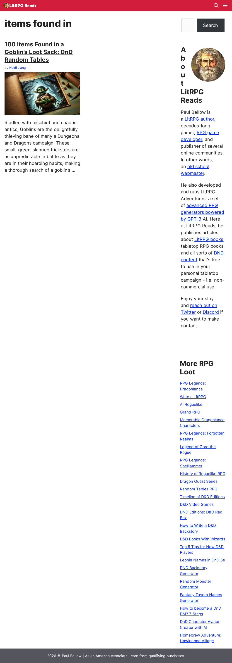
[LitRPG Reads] (19, 5)
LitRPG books (208, 239)
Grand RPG (190, 412)
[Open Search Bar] (216, 5)
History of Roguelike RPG (202, 473)
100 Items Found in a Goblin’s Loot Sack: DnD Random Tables (39, 52)
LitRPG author (199, 119)
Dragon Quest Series (199, 481)
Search (210, 25)
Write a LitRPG (193, 396)
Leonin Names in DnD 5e (202, 560)
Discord (211, 312)
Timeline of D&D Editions (202, 496)
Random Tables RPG (199, 489)
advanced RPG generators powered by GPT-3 (202, 212)
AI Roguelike (191, 404)
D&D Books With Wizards (202, 539)
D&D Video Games (197, 504)
